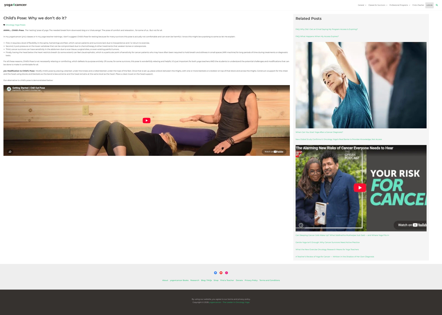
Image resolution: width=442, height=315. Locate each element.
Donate (239, 280)
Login (429, 5)
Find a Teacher (418, 5)
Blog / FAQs (206, 280)
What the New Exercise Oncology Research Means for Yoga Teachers (327, 249)
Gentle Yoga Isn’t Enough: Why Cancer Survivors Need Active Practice (328, 242)
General (361, 5)
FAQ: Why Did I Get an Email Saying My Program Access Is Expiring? (327, 29)
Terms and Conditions (269, 280)
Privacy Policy (251, 280)
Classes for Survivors (376, 5)
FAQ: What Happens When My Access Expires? (317, 36)
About (165, 280)
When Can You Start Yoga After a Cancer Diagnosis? (319, 132)
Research (194, 280)
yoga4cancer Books (179, 280)
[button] (365, 5)
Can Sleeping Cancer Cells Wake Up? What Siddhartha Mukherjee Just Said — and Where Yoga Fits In (342, 235)
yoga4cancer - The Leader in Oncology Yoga (229, 302)
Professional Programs (399, 5)
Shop (216, 280)
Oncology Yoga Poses (15, 25)
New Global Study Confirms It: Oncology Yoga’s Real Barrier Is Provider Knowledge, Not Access (339, 139)
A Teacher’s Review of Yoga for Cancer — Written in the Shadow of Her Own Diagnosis (335, 257)
